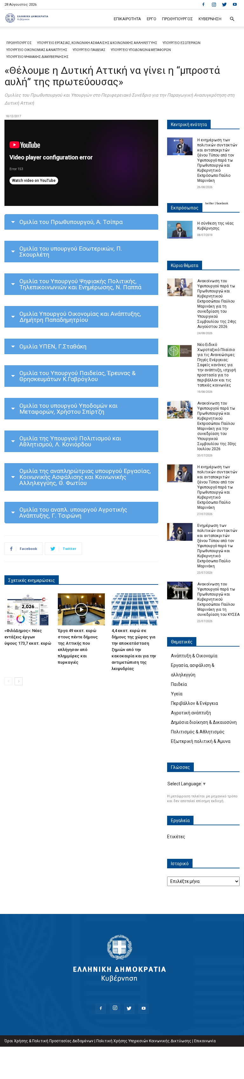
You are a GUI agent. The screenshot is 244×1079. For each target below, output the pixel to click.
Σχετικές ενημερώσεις (31, 580)
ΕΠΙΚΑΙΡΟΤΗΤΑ (127, 18)
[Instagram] (214, 4)
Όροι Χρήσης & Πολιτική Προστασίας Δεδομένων (48, 1041)
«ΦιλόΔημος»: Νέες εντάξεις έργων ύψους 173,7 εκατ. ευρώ (27, 637)
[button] (232, 19)
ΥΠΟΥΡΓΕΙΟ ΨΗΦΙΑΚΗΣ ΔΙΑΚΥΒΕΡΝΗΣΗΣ (37, 57)
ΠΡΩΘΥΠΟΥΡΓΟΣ (177, 18)
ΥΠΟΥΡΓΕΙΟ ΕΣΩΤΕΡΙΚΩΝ (181, 43)
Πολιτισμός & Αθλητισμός (198, 731)
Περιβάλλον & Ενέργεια (194, 703)
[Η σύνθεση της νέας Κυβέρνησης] (180, 230)
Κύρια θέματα (184, 265)
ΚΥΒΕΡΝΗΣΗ (210, 18)
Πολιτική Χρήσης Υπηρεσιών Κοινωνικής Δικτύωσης (143, 1041)
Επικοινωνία (205, 1041)
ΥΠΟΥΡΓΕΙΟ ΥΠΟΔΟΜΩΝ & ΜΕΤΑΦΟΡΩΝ (141, 50)
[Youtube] (235, 4)
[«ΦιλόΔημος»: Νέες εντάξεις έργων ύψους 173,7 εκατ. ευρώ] (27, 609)
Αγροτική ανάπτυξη (191, 712)
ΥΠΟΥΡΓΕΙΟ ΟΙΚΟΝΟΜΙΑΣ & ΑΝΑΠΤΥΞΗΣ (36, 50)
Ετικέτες (176, 836)
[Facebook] (203, 4)
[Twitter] (224, 4)
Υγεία (176, 693)
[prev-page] (8, 681)
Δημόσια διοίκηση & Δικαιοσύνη (204, 722)
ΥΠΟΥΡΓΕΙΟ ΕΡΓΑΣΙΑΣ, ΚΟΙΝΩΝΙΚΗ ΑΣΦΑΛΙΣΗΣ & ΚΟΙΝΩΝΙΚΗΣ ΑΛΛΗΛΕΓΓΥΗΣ (97, 43)
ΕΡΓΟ (151, 18)
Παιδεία (179, 684)
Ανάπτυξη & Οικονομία (194, 655)
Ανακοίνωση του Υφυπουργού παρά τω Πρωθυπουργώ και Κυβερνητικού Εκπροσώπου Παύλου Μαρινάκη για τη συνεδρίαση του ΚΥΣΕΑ (218, 599)
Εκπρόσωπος (185, 207)
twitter (209, 203)
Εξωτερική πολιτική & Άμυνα (200, 741)
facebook (222, 203)
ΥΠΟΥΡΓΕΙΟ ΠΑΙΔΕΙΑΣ (89, 50)
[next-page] (19, 681)
